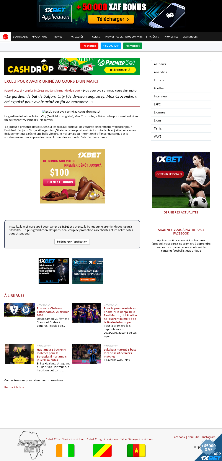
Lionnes (159, 112)
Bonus (58, 36)
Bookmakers (20, 36)
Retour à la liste (14, 387)
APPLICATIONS (39, 36)
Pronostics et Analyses (114, 36)
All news (160, 64)
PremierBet (133, 46)
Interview (160, 96)
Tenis (158, 128)
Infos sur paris (134, 36)
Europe (159, 80)
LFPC (157, 104)
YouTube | (195, 437)
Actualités (77, 36)
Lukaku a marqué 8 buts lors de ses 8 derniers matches (120, 353)
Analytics (160, 72)
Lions (158, 120)
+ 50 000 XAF (111, 46)
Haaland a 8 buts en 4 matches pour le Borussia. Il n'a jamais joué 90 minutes (52, 355)
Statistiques (190, 36)
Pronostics (171, 36)
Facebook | (180, 437)
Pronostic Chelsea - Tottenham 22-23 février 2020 (53, 311)
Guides (96, 36)
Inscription (89, 46)
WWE (157, 136)
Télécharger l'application (72, 241)
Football (159, 88)
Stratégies (152, 36)
